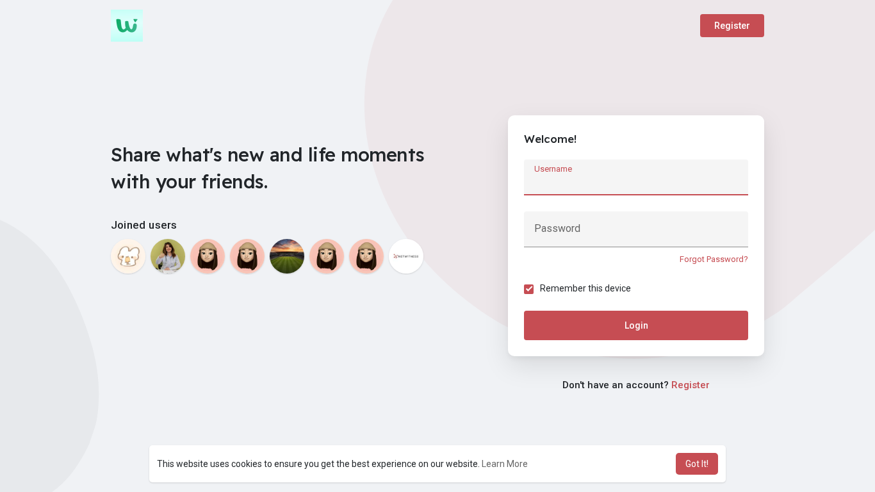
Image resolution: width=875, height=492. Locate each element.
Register (732, 25)
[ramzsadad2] (326, 256)
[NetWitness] (406, 256)
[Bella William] (168, 256)
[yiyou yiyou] (128, 256)
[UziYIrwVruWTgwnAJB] (247, 256)
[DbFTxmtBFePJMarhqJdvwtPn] (207, 256)
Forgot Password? (714, 259)
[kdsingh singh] (287, 256)
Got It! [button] (696, 464)
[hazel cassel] (366, 256)
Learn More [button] (505, 464)
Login (636, 325)
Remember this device (585, 288)
